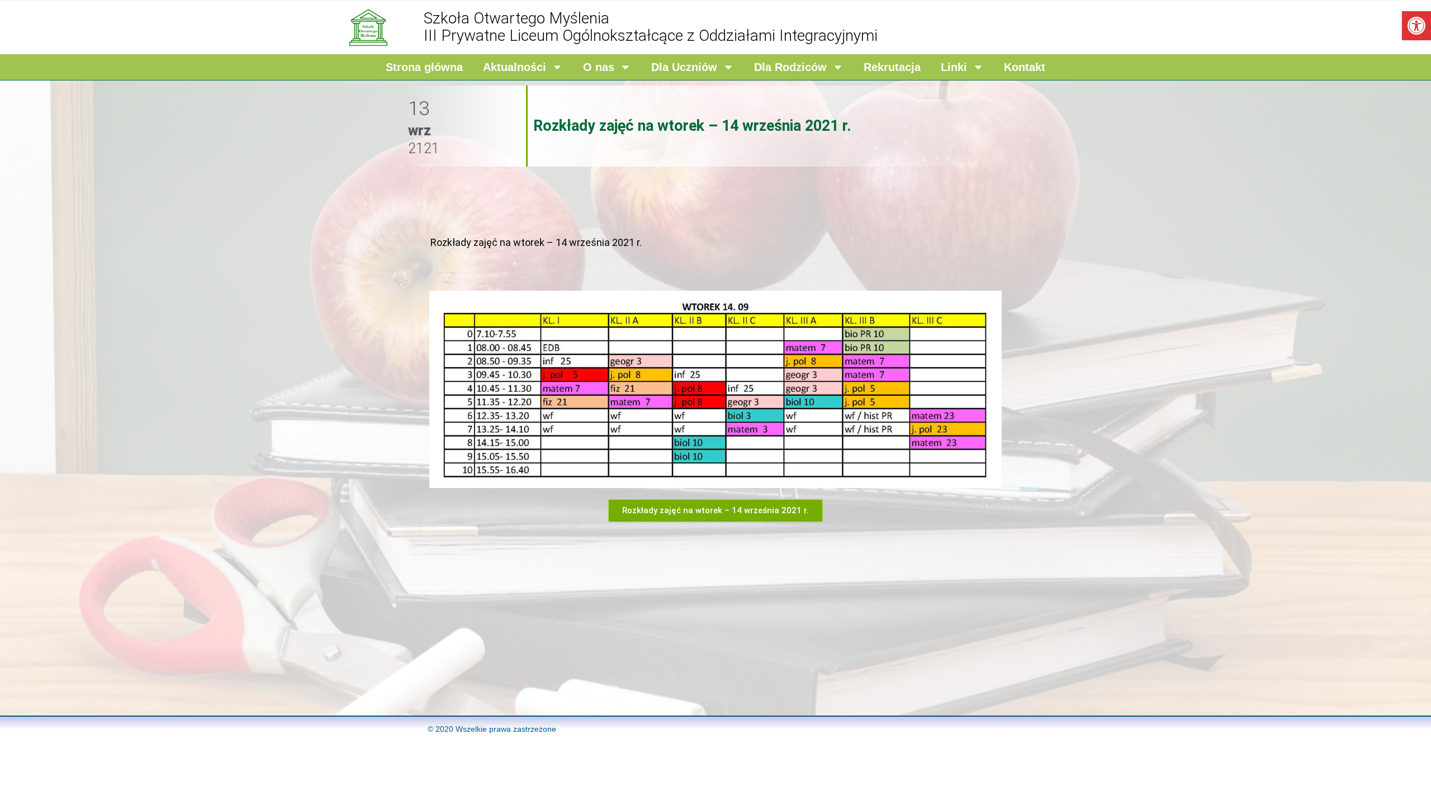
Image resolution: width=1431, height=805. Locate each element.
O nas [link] (598, 67)
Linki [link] (954, 67)
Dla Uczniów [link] (684, 67)
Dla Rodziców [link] (790, 67)
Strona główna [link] (424, 67)
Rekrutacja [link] (892, 67)
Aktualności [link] (514, 67)
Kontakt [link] (1024, 67)
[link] (1416, 25)
